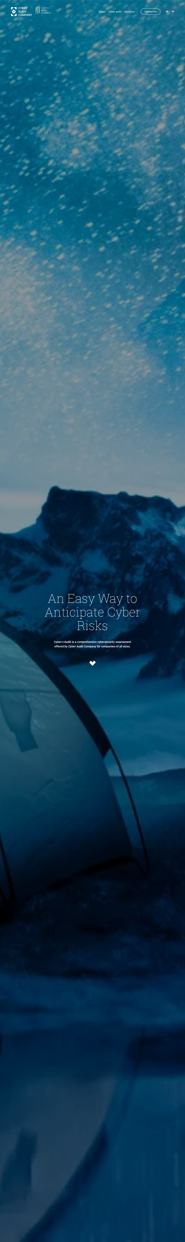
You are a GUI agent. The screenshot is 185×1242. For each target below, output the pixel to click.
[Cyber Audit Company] (21, 11)
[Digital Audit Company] (46, 11)
